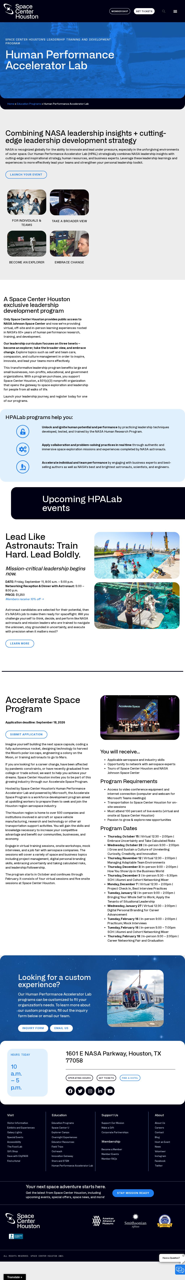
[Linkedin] (100, 1090)
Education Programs (29, 103)
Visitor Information (17, 1123)
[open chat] (180, 1270)
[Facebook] (70, 1090)
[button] (164, 11)
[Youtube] (110, 1090)
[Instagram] (90, 1090)
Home (10, 103)
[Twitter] (80, 1090)
